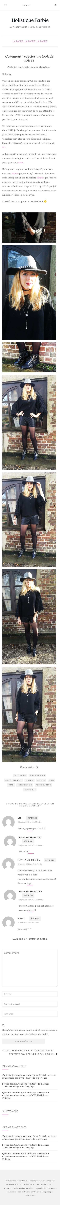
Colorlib (37, 1192)
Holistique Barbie (30, 20)
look (51, 780)
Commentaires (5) (29, 767)
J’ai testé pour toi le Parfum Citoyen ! (32, 1054)
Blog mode (20, 775)
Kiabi (20, 162)
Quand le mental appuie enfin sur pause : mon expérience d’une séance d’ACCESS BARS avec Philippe (25, 1095)
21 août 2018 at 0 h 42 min (28, 922)
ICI (3, 147)
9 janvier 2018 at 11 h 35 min (29, 822)
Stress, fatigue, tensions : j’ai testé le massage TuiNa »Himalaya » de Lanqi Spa (25, 1085)
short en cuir (25, 785)
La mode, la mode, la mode (30, 41)
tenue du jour (43, 785)
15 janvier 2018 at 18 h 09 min (31, 845)
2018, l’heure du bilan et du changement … (30, 1050)
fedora (41, 780)
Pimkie (40, 177)
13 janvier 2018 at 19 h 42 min (30, 864)
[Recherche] (56, 5)
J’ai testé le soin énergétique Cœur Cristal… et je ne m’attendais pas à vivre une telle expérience (29, 1076)
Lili (20, 818)
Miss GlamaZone (42, 67)
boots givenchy (13, 780)
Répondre (32, 818)
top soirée (29, 790)
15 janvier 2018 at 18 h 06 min (31, 899)
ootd (11, 785)
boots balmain (37, 775)
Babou (15, 173)
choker (29, 780)
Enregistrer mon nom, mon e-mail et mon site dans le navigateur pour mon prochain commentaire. (29, 1032)
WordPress (30, 1195)
